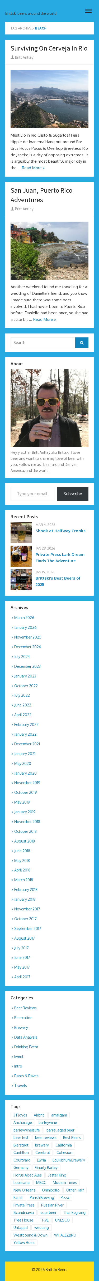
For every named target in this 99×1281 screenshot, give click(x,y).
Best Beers (72, 1137)
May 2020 (22, 763)
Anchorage (22, 1122)
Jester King (57, 1175)
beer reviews (45, 1137)
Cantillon (21, 1152)
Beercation (23, 1017)
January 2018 (24, 899)
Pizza (65, 1197)
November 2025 (27, 637)
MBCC (41, 1182)
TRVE (44, 1220)
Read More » (33, 167)
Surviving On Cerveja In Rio (49, 48)
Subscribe (72, 493)
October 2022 (26, 686)
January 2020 (25, 773)
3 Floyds (20, 1115)
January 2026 (25, 627)
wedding (41, 1227)
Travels (20, 1085)
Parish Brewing (42, 1197)
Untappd (20, 1227)
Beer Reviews (25, 1008)
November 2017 (27, 909)
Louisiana (21, 1182)
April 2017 (22, 977)
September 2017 (27, 928)
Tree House (23, 1220)
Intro (18, 1066)
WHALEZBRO (65, 1235)
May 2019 (22, 802)
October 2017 (25, 918)
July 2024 (22, 656)
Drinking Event (26, 1047)
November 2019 (27, 782)
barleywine (48, 1122)
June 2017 (22, 957)
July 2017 (21, 948)
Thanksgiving (74, 1212)
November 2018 (27, 821)
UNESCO (62, 1220)
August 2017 (24, 938)
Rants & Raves (26, 1076)
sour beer (48, 1212)
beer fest (21, 1137)
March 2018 (23, 880)
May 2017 (22, 967)
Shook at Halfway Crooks (61, 530)
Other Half (75, 1190)
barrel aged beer (60, 1130)
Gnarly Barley (46, 1167)
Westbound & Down (30, 1235)
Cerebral (42, 1152)
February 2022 (26, 724)
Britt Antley (24, 57)
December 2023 (27, 666)
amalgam (59, 1115)
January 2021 (24, 753)
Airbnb (39, 1115)
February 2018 (25, 889)
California (63, 1145)
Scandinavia (23, 1212)
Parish (18, 1197)
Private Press (24, 1205)
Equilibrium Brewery (69, 1160)
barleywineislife (26, 1130)
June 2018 (22, 851)
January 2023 (25, 676)
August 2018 (24, 841)
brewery (42, 1145)
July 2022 (22, 695)
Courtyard (21, 1160)
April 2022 (22, 714)
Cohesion (64, 1152)
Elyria (41, 1160)
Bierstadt (21, 1145)
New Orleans (24, 1190)
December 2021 (27, 744)
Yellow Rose (24, 1242)
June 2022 (22, 705)
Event (18, 1056)
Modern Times (65, 1182)
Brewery (21, 1027)
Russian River (52, 1205)
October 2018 (25, 831)
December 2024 (27, 647)
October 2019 (25, 792)
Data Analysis (25, 1037)
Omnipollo (51, 1190)
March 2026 (24, 617)
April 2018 (22, 870)
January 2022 (25, 734)
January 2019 (25, 812)
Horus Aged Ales (27, 1175)
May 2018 (22, 860)
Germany (21, 1167)
